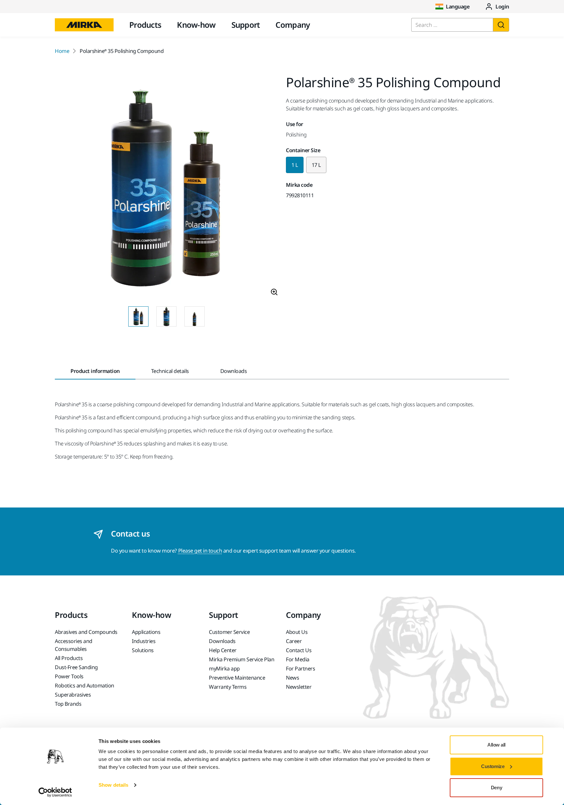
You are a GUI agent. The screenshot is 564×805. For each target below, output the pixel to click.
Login (502, 6)
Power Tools (69, 676)
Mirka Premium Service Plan (241, 659)
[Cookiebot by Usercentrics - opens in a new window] (55, 792)
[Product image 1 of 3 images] (166, 188)
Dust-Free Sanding (76, 667)
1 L (294, 165)
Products (145, 24)
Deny (496, 787)
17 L (316, 165)
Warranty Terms (227, 686)
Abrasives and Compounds (86, 632)
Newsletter (298, 686)
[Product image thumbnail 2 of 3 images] (166, 316)
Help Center (223, 650)
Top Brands (68, 703)
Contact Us (298, 650)
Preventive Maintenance (237, 677)
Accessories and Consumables (73, 644)
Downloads (222, 641)
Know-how (196, 24)
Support (245, 24)
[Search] (501, 25)
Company (292, 24)
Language (457, 6)
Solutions (143, 650)
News (292, 677)
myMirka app (224, 668)
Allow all (496, 745)
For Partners (300, 668)
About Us (296, 632)
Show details (113, 785)
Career (294, 641)
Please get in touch (200, 550)
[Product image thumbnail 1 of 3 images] (138, 316)
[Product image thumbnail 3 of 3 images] (194, 316)
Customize (492, 766)
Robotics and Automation (84, 685)
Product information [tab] (95, 371)
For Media (297, 659)
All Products (69, 658)
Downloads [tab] (233, 371)
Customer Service (229, 632)
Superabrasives (73, 694)
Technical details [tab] (170, 371)
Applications (146, 632)
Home (62, 51)
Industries (143, 641)
